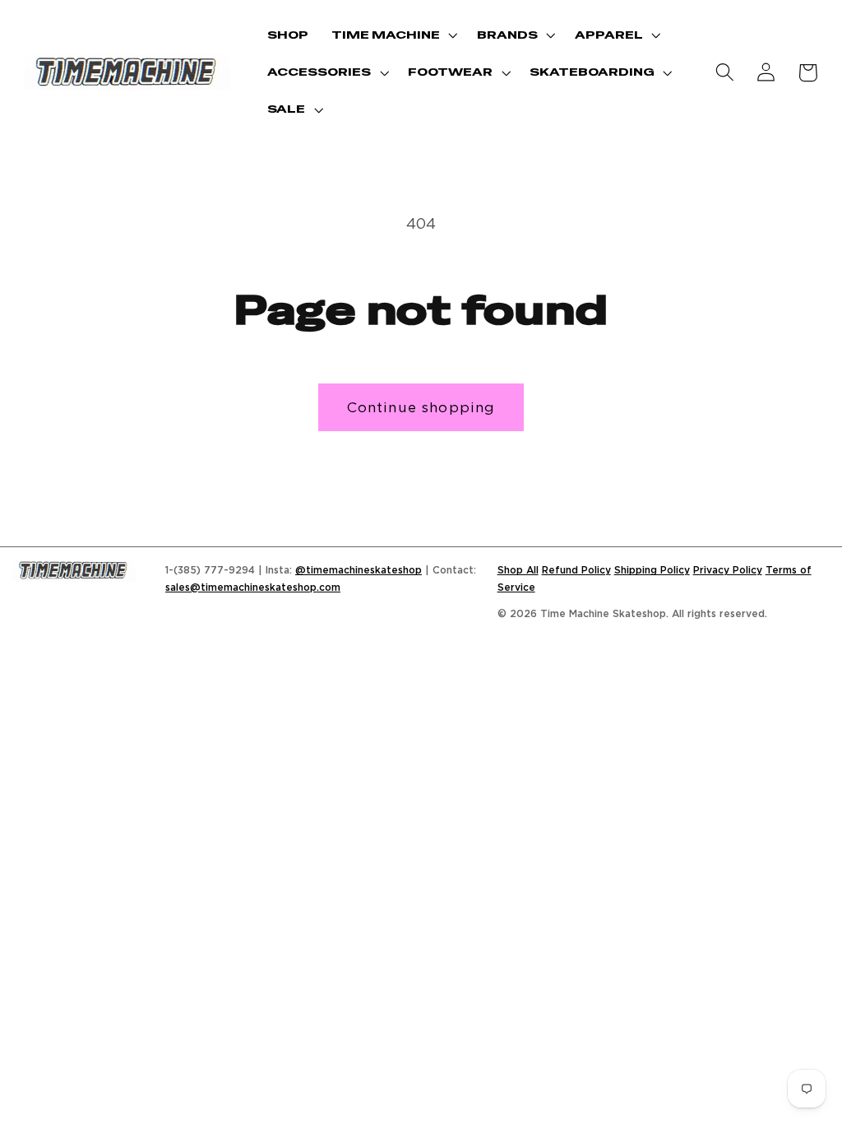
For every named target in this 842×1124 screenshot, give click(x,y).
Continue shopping (421, 407)
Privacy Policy (727, 569)
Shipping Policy (652, 569)
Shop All (518, 569)
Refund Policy (576, 569)
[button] (392, 34)
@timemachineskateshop (358, 569)
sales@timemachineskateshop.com (252, 587)
